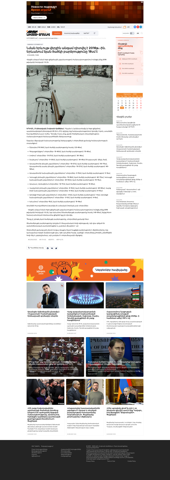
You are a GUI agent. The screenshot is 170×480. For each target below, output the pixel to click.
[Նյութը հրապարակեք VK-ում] (52, 248)
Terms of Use (111, 461)
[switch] (132, 33)
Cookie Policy (132, 461)
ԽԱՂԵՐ (86, 33)
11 (122, 103)
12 (125, 103)
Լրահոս (57, 33)
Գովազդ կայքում (47, 446)
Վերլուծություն (66, 454)
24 (118, 108)
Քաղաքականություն (39, 451)
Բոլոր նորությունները (39, 449)
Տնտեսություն (37, 453)
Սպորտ (34, 454)
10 (118, 103)
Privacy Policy (90, 461)
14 (133, 103)
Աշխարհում (36, 456)
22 (137, 105)
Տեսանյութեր (65, 451)
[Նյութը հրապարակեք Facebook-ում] (48, 248)
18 (122, 105)
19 (126, 105)
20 (129, 105)
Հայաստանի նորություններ (35, 44)
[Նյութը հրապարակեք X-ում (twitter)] (56, 248)
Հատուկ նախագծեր (72, 33)
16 (141, 103)
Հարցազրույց (66, 456)
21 (133, 105)
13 (129, 103)
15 (137, 103)
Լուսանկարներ (66, 453)
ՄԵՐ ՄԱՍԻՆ (36, 446)
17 (118, 105)
